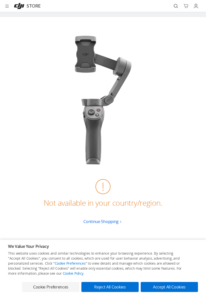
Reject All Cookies (110, 287)
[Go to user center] (196, 6)
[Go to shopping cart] (186, 6)
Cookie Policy (73, 273)
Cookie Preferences (70, 263)
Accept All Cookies (169, 287)
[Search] (176, 6)
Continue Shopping (101, 221)
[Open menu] (7, 6)
